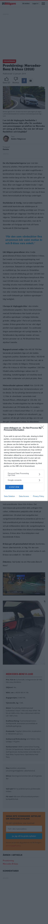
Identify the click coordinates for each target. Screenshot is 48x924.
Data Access (24, 496)
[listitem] (24, 474)
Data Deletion (9, 496)
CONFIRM (14, 487)
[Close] (43, 428)
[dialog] (24, 462)
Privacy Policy (38, 496)
